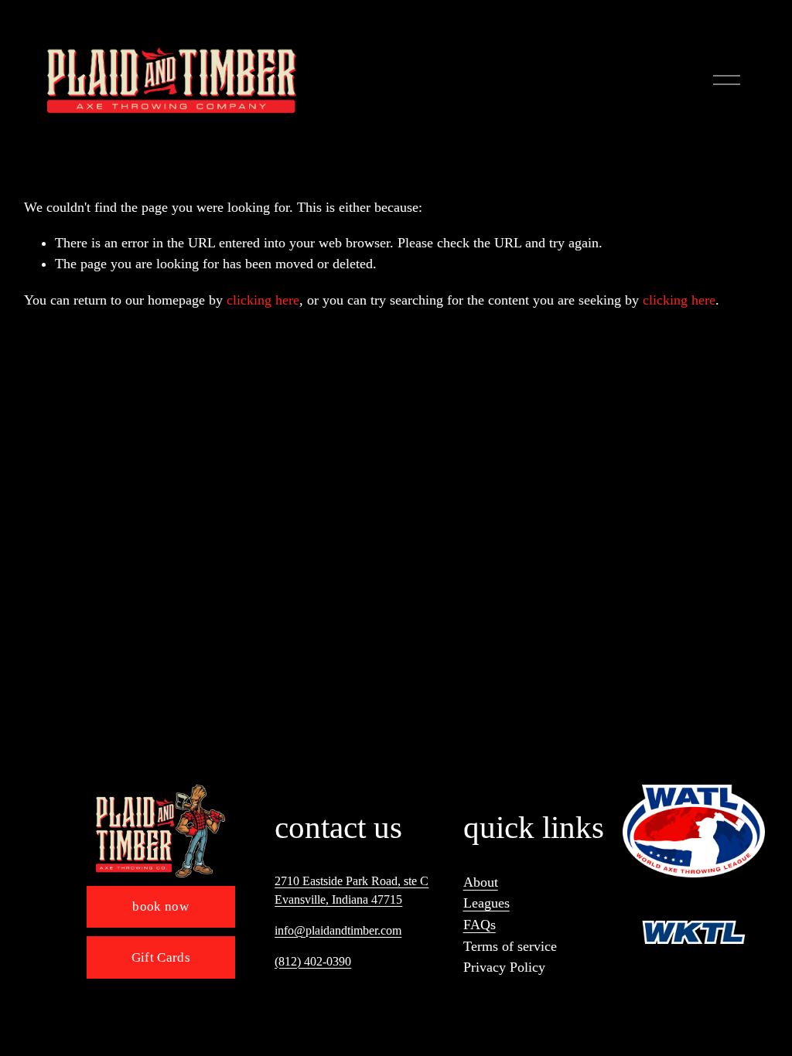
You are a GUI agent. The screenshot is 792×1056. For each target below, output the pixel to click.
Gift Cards (160, 957)
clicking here (263, 300)
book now (160, 906)
